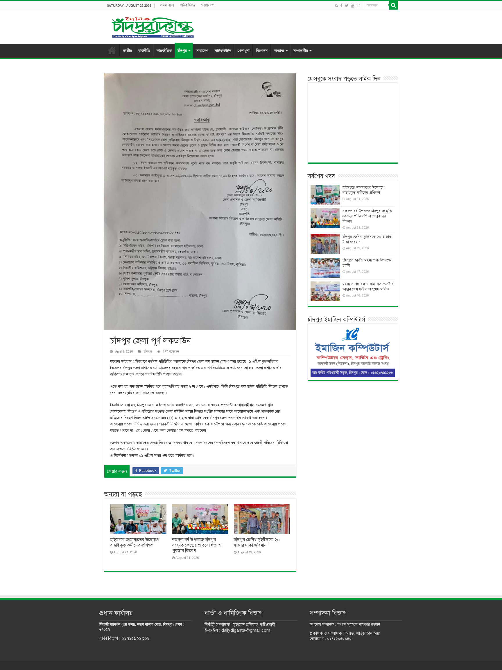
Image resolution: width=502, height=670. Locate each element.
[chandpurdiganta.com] (152, 26)
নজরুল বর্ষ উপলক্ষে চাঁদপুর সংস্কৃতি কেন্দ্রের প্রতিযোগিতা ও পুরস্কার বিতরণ (196, 545)
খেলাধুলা (244, 50)
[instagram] (358, 5)
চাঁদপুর (182, 50)
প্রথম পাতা (167, 5)
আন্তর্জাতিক (164, 50)
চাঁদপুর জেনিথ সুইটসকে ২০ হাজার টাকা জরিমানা (257, 542)
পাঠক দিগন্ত (187, 5)
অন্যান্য (279, 50)
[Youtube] (352, 5)
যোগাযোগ (207, 5)
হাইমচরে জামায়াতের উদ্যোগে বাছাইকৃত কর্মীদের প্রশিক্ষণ (134, 542)
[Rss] (336, 5)
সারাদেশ (202, 50)
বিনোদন (262, 50)
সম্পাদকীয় (300, 50)
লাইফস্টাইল (223, 50)
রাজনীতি (144, 50)
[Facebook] (341, 5)
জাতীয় (127, 50)
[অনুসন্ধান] (393, 5)
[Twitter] (346, 5)
